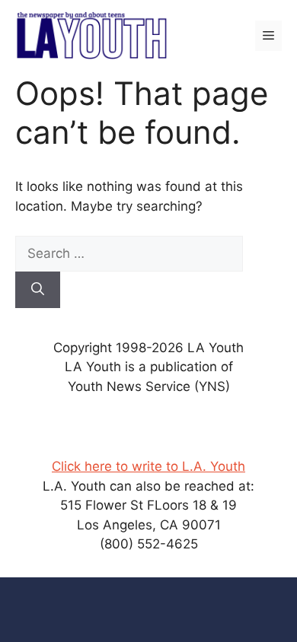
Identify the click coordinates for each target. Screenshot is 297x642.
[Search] (37, 290)
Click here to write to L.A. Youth (148, 466)
